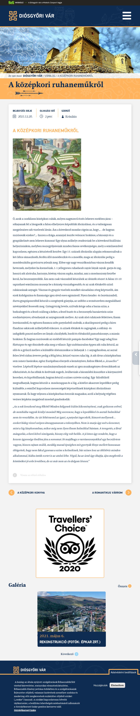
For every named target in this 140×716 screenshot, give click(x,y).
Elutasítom (117, 685)
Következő (67, 654)
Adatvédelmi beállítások (123, 672)
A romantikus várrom (107, 492)
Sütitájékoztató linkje (25, 710)
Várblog (50, 75)
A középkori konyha (31, 492)
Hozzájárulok (101, 685)
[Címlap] (33, 16)
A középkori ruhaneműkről (75, 75)
